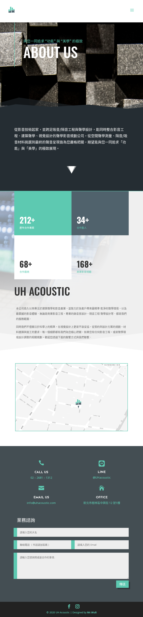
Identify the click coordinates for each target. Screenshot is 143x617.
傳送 (122, 584)
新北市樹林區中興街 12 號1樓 (101, 503)
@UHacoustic (102, 477)
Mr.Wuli (92, 612)
